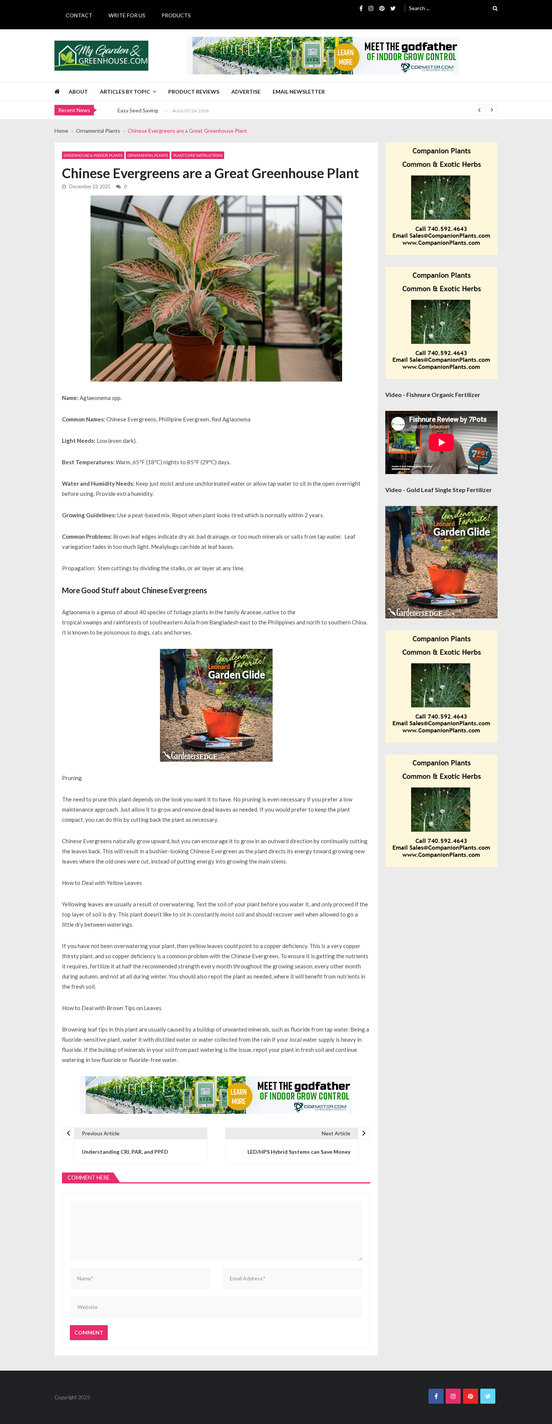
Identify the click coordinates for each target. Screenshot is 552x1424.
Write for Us (127, 15)
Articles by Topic (125, 91)
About (78, 91)
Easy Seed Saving (138, 110)
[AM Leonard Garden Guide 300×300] (216, 705)
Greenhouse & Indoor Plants (93, 155)
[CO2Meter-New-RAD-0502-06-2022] (323, 55)
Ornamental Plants (148, 155)
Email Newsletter (299, 91)
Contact (79, 15)
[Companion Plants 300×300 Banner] (441, 198)
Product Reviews (193, 91)
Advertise (246, 91)
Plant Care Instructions (197, 155)
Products (176, 15)
